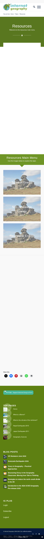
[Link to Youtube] (39, 533)
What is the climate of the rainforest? (25, 420)
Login (5, 505)
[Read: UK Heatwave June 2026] (5, 457)
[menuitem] (33, 7)
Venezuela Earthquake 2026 (18, 461)
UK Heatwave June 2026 (17, 456)
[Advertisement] (22, 72)
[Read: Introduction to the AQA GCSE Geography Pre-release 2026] (5, 486)
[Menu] (38, 7)
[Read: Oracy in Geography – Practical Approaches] (5, 467)
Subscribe (7, 511)
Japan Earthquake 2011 (21, 431)
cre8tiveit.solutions (27, 531)
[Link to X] (33, 533)
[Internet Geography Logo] (18, 7)
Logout (6, 517)
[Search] (33, 7)
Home (15, 409)
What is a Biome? (19, 414)
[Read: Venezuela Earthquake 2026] (5, 462)
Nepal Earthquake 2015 (21, 426)
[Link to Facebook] (36, 533)
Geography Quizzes (20, 437)
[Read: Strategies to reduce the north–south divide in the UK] (5, 480)
